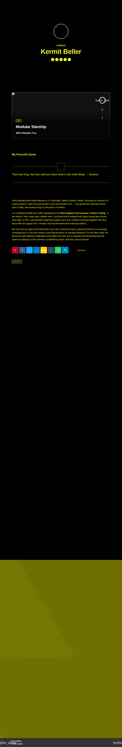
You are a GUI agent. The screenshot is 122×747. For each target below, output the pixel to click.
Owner (17, 262)
